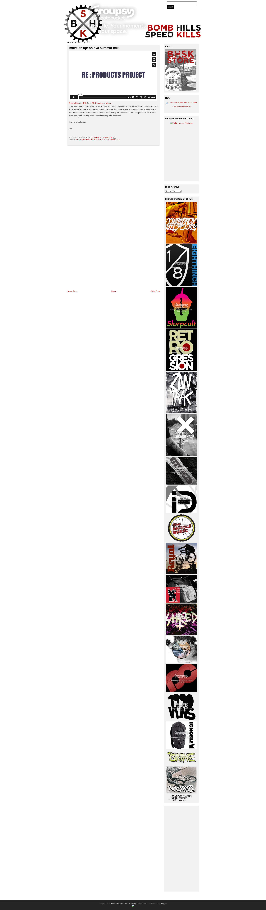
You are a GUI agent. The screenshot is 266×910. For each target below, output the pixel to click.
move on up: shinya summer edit (94, 48)
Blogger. (164, 904)
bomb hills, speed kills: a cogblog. (124, 904)
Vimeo (108, 103)
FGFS (100, 139)
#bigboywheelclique (86, 139)
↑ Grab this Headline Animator (181, 106)
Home (113, 291)
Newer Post (72, 291)
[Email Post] (114, 137)
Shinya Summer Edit (78, 103)
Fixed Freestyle (112, 139)
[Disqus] (113, 181)
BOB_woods (97, 103)
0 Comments (106, 137)
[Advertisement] (181, 848)
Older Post (155, 291)
